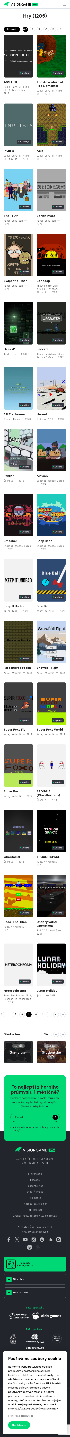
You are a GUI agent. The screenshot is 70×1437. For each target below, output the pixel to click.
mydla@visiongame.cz (35, 1231)
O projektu (35, 1173)
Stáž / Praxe (35, 1191)
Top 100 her (35, 1209)
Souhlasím (19, 1425)
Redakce (35, 1179)
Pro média (35, 1197)
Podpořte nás (35, 1185)
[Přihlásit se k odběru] (55, 1117)
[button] (56, 1034)
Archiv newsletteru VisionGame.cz (35, 1215)
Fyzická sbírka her (35, 1203)
